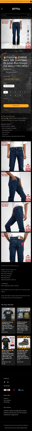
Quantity (5, 98)
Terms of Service (9, 428)
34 (10, 95)
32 (25, 92)
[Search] (28, 15)
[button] (1, 8)
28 (5, 92)
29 (10, 92)
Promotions (6, 76)
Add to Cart (16, 105)
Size (4, 89)
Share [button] (6, 110)
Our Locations (7, 400)
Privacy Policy (16, 428)
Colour (5, 83)
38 (20, 95)
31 (20, 92)
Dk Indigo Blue (9, 86)
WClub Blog (7, 402)
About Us (6, 398)
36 (15, 95)
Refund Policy (24, 428)
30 (15, 92)
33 (5, 95)
